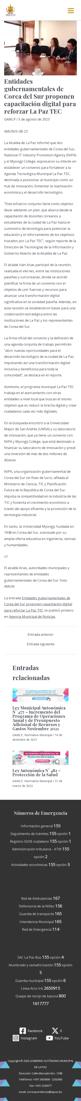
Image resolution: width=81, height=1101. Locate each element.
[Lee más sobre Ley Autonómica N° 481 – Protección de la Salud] (40, 758)
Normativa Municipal (38, 735)
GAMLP (10, 119)
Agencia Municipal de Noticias (32, 616)
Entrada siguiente (40, 644)
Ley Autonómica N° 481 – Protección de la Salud (36, 772)
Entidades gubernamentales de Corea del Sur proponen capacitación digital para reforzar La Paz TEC (38, 604)
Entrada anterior (41, 634)
